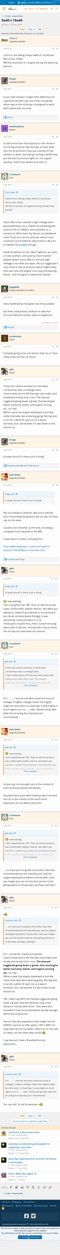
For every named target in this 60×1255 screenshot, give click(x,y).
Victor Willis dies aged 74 (22, 1173)
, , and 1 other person (23, 465)
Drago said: (10, 494)
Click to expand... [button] (31, 685)
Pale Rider (15, 474)
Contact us (9, 1205)
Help (54, 1205)
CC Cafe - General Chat (17, 1135)
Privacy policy (42, 1205)
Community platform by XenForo (25, 1224)
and (15, 559)
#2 (57, 89)
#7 (57, 379)
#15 (56, 1066)
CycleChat (29, 1202)
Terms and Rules (24, 1205)
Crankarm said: (11, 920)
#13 (56, 825)
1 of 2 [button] (22, 29)
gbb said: (9, 661)
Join (13, 2)
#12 (56, 739)
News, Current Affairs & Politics (36, 2)
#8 (57, 450)
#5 (57, 297)
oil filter (23, 244)
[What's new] (51, 8)
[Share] (53, 48)
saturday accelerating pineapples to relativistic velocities (29, 1145)
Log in (7, 1202)
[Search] (56, 8)
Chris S (6, 24)
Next (30, 29)
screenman (15, 336)
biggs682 (14, 286)
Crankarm (14, 174)
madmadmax (16, 126)
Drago (12, 78)
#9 (57, 485)
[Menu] (4, 8)
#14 (56, 907)
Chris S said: (10, 192)
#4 (57, 184)
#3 (57, 136)
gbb (11, 369)
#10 (56, 578)
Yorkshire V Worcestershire (24, 1132)
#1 (57, 48)
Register (17, 1202)
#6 (57, 346)
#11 (56, 654)
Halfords (8, 55)
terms (34, 33)
